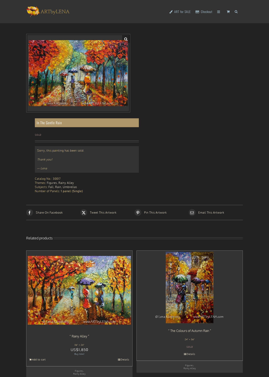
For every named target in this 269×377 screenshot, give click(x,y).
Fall (51, 187)
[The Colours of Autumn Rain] (190, 287)
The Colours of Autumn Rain (190, 331)
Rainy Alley (66, 182)
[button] (236, 11)
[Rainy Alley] (79, 290)
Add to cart (39, 359)
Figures (52, 182)
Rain (58, 187)
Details (125, 359)
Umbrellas (70, 187)
